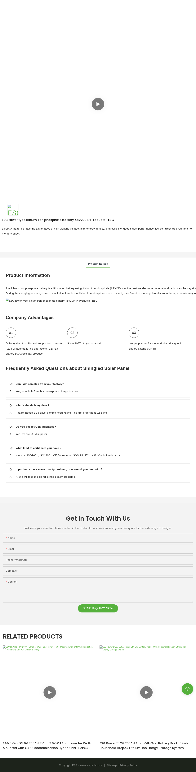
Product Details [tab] (98, 263)
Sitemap (111, 765)
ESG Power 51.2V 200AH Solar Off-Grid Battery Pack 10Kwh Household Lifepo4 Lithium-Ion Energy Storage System (144, 745)
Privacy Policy (128, 765)
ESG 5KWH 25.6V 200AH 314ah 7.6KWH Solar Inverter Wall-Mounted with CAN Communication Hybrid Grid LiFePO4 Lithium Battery (47, 745)
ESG (74, 765)
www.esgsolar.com (91, 765)
